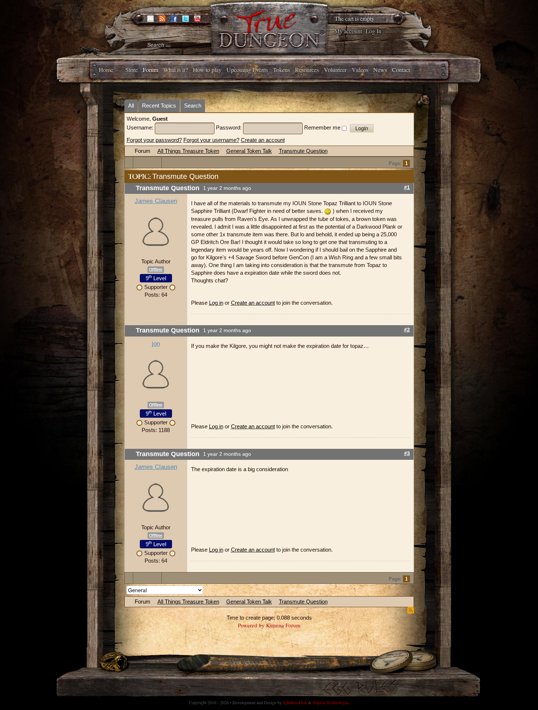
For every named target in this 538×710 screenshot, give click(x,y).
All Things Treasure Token (188, 151)
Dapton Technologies (331, 702)
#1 (407, 187)
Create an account (263, 140)
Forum (150, 70)
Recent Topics (159, 105)
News (380, 70)
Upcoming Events (247, 70)
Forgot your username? (211, 140)
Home (106, 70)
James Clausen (156, 201)
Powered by (251, 625)
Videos (360, 70)
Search (192, 105)
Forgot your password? (154, 140)
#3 (407, 453)
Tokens (281, 70)
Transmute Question (303, 151)
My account (348, 31)
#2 (407, 330)
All (131, 105)
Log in (216, 303)
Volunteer (335, 70)
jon (156, 343)
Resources (307, 70)
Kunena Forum (283, 625)
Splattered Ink (295, 702)
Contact (401, 70)
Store (132, 70)
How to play (207, 70)
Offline (155, 269)
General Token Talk (249, 151)
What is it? (175, 70)
